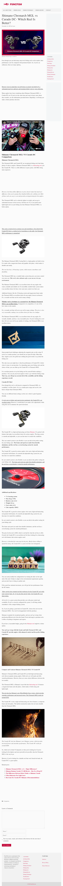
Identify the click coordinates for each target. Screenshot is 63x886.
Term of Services (46, 865)
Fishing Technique (28, 10)
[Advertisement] (23, 76)
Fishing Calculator (51, 65)
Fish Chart (49, 63)
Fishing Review (39, 10)
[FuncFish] (12, 4)
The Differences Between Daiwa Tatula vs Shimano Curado (23, 773)
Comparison (6, 801)
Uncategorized (50, 78)
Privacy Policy (45, 862)
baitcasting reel (37, 165)
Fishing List (49, 70)
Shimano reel (30, 623)
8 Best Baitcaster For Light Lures (15, 775)
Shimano (32, 432)
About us (44, 859)
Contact (48, 10)
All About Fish (7, 10)
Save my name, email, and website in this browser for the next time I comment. (22, 840)
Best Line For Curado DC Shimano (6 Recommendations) (22, 778)
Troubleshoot (50, 76)
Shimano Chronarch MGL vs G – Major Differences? (21, 769)
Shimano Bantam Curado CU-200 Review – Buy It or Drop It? (24, 771)
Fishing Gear (17, 10)
